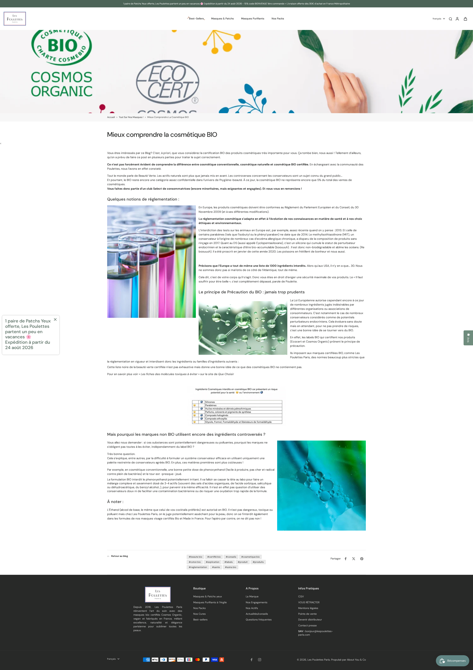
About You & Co (356, 659)
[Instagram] (260, 660)
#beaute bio (195, 556)
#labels (228, 562)
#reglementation (198, 567)
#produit (243, 562)
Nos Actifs (252, 608)
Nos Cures (199, 613)
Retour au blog (119, 556)
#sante (216, 567)
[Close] (55, 319)
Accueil (111, 117)
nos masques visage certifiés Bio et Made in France (169, 518)
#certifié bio (214, 556)
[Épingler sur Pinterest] (362, 559)
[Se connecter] (457, 19)
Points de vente (307, 613)
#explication (212, 562)
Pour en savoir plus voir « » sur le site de (170, 374)
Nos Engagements (256, 602)
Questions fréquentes (259, 619)
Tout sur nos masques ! (131, 117)
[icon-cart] (465, 18)
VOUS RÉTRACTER (308, 602)
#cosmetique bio (250, 556)
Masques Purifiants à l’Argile (210, 602)
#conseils (231, 556)
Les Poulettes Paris (318, 659)
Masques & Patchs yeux (207, 596)
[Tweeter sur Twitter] (354, 559)
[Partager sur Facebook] (345, 559)
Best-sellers (200, 619)
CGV (301, 596)
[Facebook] (251, 660)
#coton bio (195, 562)
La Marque (252, 596)
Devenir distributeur (310, 619)
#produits (258, 562)
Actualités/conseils (257, 613)
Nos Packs (199, 608)
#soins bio (230, 567)
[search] (450, 18)
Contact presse (307, 625)
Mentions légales (308, 608)
